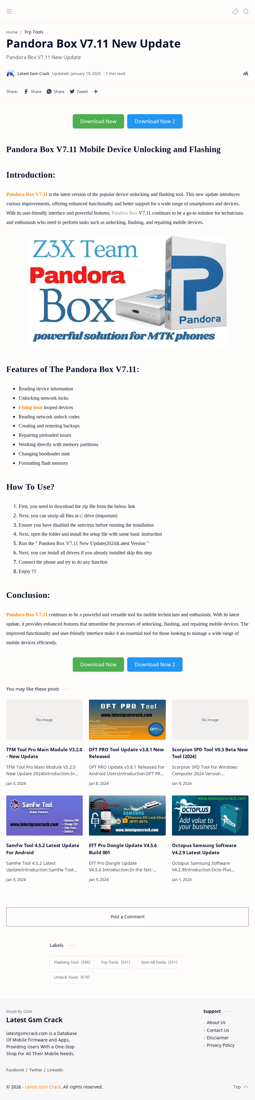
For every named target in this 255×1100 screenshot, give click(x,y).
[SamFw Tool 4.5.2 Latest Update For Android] (44, 815)
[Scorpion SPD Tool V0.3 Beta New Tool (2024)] (210, 720)
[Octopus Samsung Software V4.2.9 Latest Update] (210, 815)
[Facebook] (15, 1070)
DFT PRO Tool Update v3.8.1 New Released (126, 753)
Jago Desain (144, 1087)
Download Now (98, 121)
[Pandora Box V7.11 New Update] (127, 291)
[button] (235, 11)
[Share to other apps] (96, 91)
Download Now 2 (155, 121)
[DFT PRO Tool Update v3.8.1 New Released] (127, 720)
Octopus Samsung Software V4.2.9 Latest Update (204, 848)
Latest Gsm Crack (43, 1087)
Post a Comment (128, 917)
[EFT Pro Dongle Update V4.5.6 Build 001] (127, 815)
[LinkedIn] (55, 1070)
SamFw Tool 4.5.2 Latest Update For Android (42, 848)
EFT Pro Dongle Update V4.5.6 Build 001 (123, 848)
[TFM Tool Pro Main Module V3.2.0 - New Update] (44, 720)
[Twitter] (35, 1070)
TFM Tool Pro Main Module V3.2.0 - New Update (44, 753)
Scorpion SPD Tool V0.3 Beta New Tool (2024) (210, 753)
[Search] (245, 11)
